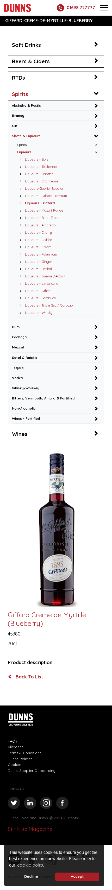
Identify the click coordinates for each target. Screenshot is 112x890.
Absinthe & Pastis (26, 105)
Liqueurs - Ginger (38, 261)
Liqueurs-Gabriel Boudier (44, 188)
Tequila (17, 368)
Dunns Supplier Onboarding (31, 770)
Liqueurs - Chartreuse (41, 181)
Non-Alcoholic (24, 408)
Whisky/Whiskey (25, 388)
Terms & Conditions (24, 753)
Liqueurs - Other (37, 291)
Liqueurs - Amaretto (40, 225)
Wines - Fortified (26, 418)
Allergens (15, 747)
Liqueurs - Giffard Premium (46, 196)
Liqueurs (24, 152)
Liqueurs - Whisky (39, 312)
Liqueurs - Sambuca (40, 298)
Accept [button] (77, 876)
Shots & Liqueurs (26, 136)
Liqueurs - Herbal (38, 269)
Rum (16, 327)
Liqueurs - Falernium (41, 254)
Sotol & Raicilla (24, 357)
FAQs (12, 741)
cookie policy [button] (31, 865)
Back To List (28, 676)
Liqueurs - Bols (36, 159)
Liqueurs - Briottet (39, 174)
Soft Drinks (26, 45)
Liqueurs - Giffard (40, 203)
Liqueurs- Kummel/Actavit (45, 276)
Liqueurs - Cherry (38, 232)
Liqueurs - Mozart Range (44, 210)
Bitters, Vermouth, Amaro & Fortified (43, 398)
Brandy (18, 115)
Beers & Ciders (31, 61)
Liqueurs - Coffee (38, 240)
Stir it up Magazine (30, 829)
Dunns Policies (20, 758)
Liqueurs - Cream (38, 247)
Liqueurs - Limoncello (41, 283)
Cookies (15, 764)
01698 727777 (81, 7)
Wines (19, 434)
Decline (31, 876)
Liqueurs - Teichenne (41, 166)
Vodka (17, 378)
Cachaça (19, 337)
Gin (14, 126)
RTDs (18, 77)
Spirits (20, 94)
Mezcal (18, 347)
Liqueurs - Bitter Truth (42, 217)
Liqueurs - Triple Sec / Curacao (49, 305)
